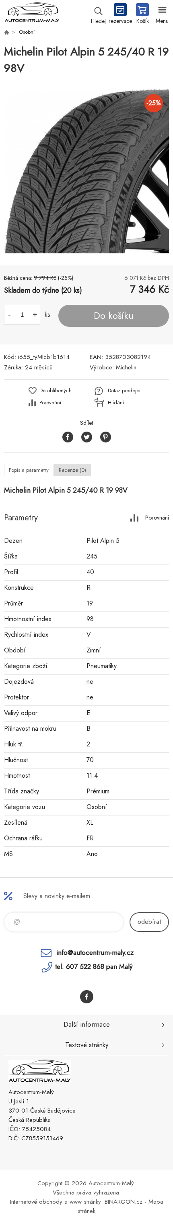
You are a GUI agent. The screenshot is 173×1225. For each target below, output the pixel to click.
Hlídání (116, 402)
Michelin (126, 367)
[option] (86, 171)
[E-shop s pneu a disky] (6, 32)
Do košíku (114, 315)
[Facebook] (86, 996)
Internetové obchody (36, 1201)
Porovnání (50, 402)
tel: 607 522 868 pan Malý (93, 966)
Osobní (27, 32)
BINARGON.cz (123, 1201)
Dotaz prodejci (124, 390)
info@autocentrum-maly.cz (95, 952)
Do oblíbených (55, 390)
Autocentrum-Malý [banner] (31, 14)
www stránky (85, 1201)
